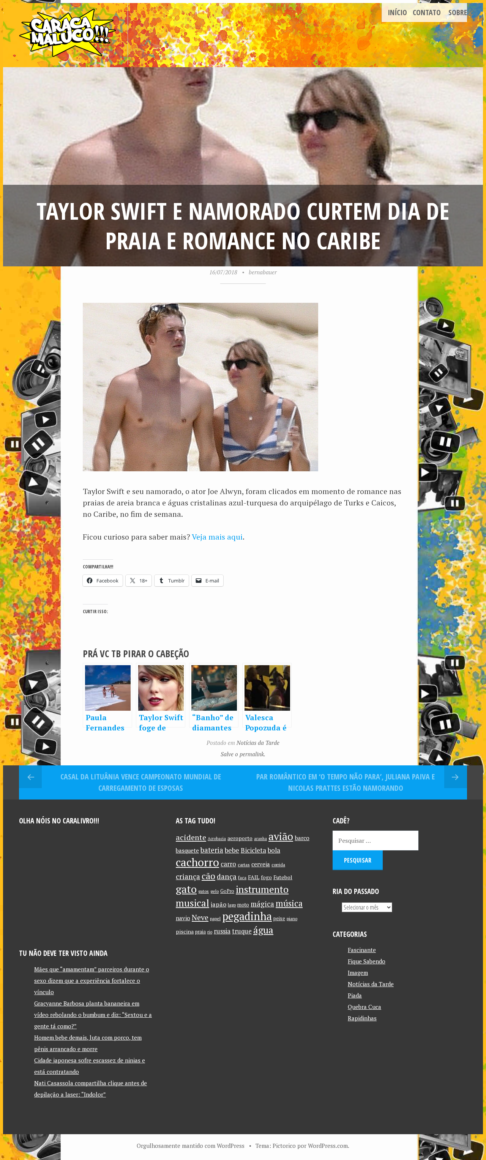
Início (397, 12)
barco (302, 838)
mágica (262, 903)
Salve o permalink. (243, 754)
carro (228, 863)
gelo (214, 891)
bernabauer (263, 272)
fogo (266, 877)
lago (232, 905)
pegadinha (247, 916)
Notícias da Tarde (258, 742)
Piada (355, 995)
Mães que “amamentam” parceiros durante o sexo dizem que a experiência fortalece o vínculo (91, 980)
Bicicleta (253, 850)
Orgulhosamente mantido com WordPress (191, 1145)
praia (200, 932)
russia (222, 931)
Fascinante (362, 950)
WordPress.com (328, 1145)
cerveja (260, 864)
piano (292, 918)
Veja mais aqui (217, 537)
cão (208, 876)
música (289, 903)
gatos (203, 891)
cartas (244, 864)
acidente (191, 837)
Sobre (457, 12)
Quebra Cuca (364, 1006)
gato (186, 889)
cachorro (197, 862)
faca (242, 877)
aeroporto (239, 838)
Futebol (282, 877)
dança (227, 876)
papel (215, 918)
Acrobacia (217, 838)
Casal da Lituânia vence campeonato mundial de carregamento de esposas (140, 782)
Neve (200, 917)
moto (243, 905)
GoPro (227, 891)
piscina (185, 931)
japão (218, 904)
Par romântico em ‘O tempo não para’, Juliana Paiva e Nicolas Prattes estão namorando (345, 782)
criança (188, 876)
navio (183, 918)
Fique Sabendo (366, 961)
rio (209, 932)
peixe (279, 918)
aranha (260, 838)
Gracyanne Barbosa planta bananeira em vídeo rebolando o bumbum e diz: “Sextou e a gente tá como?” (93, 1014)
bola (274, 850)
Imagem (358, 972)
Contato (427, 12)
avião (280, 836)
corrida (278, 864)
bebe (232, 850)
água (263, 930)
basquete (187, 850)
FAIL (253, 877)
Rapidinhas (362, 1018)
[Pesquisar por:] (375, 840)
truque (242, 931)
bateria (211, 850)
